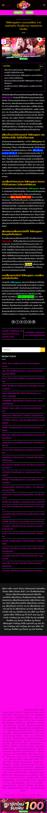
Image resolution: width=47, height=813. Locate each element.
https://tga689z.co (32, 639)
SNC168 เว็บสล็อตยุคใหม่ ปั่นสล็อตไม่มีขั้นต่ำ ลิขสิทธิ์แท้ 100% (23, 542)
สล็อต (13, 795)
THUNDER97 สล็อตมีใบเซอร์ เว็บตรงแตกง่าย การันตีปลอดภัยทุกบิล (22, 402)
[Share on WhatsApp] (13, 322)
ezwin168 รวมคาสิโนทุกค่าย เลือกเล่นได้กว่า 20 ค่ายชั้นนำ (23, 508)
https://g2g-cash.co (20, 644)
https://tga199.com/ (14, 673)
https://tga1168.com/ (30, 655)
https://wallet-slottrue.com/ (34, 704)
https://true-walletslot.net (14, 675)
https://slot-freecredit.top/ (13, 710)
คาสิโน (19, 795)
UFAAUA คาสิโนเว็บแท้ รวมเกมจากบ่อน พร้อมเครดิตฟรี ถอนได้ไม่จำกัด (23, 550)
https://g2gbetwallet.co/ (15, 696)
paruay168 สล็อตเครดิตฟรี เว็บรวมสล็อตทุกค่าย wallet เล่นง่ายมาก (23, 515)
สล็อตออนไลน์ (27, 19)
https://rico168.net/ (15, 668)
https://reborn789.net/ (32, 673)
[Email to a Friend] (25, 322)
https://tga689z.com (16, 639)
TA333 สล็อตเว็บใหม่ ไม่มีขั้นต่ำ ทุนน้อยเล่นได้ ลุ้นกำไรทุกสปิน (23, 380)
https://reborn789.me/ (34, 675)
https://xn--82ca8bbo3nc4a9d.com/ (23, 694)
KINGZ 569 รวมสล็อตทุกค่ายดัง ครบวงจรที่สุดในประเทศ (21, 365)
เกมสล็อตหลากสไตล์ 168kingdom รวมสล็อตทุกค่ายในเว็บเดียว (23, 87)
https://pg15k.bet (35, 644)
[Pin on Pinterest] (29, 322)
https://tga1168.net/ (15, 660)
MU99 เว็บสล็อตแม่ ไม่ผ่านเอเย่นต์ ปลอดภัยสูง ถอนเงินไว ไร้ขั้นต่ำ (23, 387)
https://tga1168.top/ (31, 660)
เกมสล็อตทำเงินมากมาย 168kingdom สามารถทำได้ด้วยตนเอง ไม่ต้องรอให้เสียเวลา (23, 76)
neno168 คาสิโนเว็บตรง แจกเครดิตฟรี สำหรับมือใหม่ (22, 570)
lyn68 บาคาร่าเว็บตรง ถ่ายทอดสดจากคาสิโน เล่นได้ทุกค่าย (22, 535)
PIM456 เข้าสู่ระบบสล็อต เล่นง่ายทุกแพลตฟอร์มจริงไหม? (21, 409)
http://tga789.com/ (31, 657)
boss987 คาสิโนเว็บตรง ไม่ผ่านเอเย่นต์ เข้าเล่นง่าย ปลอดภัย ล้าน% (12, 334)
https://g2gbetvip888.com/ (33, 689)
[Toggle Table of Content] (39, 66)
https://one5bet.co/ (32, 670)
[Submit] (43, 349)
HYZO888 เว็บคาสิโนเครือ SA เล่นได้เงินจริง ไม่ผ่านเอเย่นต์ (21, 474)
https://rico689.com (26, 642)
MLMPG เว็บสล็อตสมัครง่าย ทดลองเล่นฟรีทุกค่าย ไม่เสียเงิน (22, 429)
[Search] (44, 5)
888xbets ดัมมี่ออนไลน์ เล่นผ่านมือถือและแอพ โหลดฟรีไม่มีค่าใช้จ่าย (23, 436)
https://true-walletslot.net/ (12, 707)
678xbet (19, 19)
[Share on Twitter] (21, 322)
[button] (3, 5)
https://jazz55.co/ (15, 689)
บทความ (25, 795)
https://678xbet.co (13, 665)
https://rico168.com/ (31, 668)
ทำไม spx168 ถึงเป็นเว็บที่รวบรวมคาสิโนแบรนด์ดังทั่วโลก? (22, 451)
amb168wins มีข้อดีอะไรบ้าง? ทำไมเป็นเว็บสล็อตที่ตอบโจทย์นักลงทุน (23, 459)
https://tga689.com (33, 696)
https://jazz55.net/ (13, 678)
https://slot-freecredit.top (34, 681)
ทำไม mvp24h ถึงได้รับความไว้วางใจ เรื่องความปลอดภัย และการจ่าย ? (23, 466)
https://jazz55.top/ (34, 683)
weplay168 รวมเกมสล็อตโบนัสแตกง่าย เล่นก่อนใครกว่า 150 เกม (23, 444)
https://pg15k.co (37, 647)
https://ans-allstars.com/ (31, 665)
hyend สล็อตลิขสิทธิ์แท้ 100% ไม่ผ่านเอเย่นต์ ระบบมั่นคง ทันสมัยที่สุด (21, 394)
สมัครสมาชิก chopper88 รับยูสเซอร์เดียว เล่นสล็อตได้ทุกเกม (23, 496)
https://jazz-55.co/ (11, 686)
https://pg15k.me (9, 647)
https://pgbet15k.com (30, 649)
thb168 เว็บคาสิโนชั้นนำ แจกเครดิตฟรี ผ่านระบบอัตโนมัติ (23, 502)
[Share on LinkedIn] (34, 322)
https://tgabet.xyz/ (15, 657)
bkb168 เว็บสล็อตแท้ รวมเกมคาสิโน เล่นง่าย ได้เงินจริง (23, 521)
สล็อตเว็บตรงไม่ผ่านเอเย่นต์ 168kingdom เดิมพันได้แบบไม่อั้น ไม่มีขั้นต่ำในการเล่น (22, 71)
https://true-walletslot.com (16, 683)
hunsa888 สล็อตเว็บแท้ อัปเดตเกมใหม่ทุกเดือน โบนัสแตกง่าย (22, 557)
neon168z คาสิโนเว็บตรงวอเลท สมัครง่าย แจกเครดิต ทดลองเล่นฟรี (22, 527)
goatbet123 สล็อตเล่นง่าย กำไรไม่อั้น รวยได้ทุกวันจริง (22, 415)
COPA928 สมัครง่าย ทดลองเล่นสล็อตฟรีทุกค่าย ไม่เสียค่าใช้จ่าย (23, 421)
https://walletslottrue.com (31, 678)
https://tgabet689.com (31, 699)
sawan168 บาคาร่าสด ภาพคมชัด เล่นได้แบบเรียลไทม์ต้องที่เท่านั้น (22, 564)
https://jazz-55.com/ (26, 686)
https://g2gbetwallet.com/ (13, 691)
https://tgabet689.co (33, 702)
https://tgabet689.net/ (15, 702)
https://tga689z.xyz (10, 642)
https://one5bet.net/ (15, 670)
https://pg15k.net (15, 649)
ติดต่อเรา (40, 795)
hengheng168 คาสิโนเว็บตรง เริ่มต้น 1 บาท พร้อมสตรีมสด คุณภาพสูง (23, 488)
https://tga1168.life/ (15, 663)
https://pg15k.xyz (24, 647)
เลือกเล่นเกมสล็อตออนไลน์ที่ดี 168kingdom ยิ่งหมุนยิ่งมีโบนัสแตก (23, 82)
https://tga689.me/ (14, 699)
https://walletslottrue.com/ (12, 704)
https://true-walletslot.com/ (34, 707)
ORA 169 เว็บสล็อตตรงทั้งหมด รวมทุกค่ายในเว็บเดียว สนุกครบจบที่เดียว (22, 372)
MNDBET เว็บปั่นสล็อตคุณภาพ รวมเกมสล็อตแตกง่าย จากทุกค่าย (22, 481)
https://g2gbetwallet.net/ (34, 691)
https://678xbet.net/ (31, 663)
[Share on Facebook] (17, 322)
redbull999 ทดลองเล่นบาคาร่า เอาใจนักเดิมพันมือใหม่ (34, 334)
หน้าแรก (7, 795)
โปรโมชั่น (32, 795)
